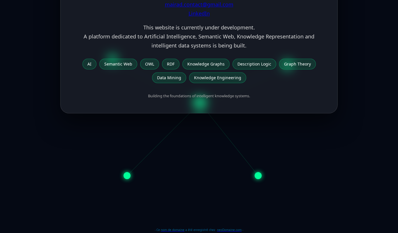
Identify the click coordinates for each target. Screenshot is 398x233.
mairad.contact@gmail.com (199, 4)
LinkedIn (199, 13)
